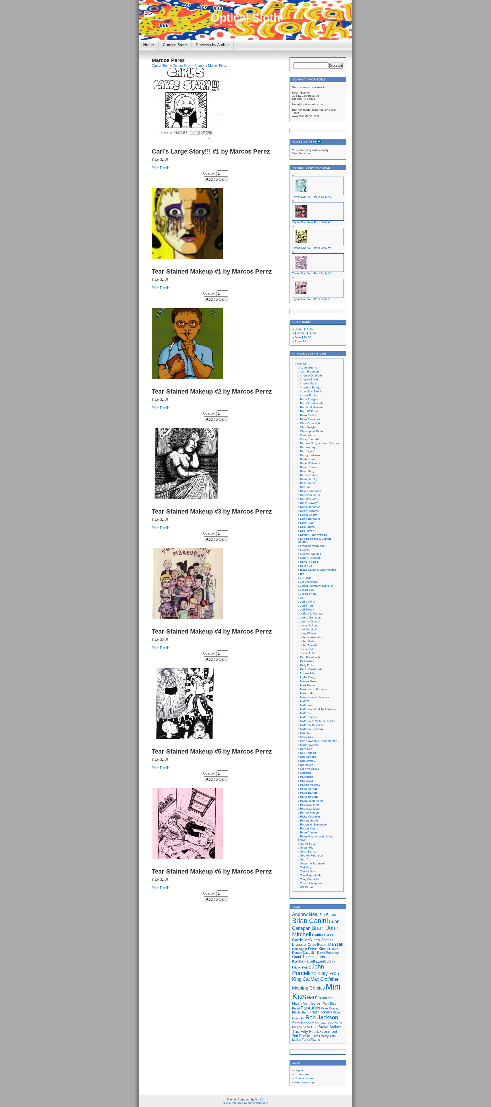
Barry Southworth (311, 403)
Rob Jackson (321, 1017)
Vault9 (259, 1099)
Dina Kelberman (310, 491)
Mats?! (304, 701)
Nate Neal (306, 748)
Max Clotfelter (324, 979)
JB (301, 597)
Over (303, 337)
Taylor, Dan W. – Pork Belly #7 (311, 247)
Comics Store (175, 44)
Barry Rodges (309, 399)
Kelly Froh (306, 665)
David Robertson (328, 952)
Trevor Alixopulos (311, 883)
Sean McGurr (308, 1027)
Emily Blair (306, 522)
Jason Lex (307, 589)
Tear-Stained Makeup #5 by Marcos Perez (212, 751)
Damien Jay (307, 447)
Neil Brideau (308, 752)
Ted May (305, 867)
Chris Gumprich (310, 423)
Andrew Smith (309, 379)
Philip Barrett (308, 792)
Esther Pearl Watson (313, 534)
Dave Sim (309, 952)
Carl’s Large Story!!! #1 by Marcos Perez (211, 151)
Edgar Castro (308, 514)
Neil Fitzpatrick (320, 998)
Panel (296, 1008)
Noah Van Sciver (307, 1003)
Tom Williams (311, 1039)
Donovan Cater (310, 494)
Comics (199, 66)
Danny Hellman (310, 455)
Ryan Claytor (308, 832)
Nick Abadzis (308, 756)
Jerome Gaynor (310, 621)
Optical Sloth (245, 17)
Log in (299, 1070)
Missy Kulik (307, 736)
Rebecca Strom (310, 804)
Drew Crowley (309, 502)
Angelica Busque (311, 387)
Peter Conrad (309, 788)
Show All (300, 341)
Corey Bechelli (309, 439)
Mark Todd (307, 693)
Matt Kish (306, 713)
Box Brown (327, 914)
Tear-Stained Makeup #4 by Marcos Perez (212, 631)
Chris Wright (308, 427)
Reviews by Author (212, 44)
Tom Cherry (320, 1036)
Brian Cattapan (310, 419)
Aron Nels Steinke (311, 391)
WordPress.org (304, 1082)
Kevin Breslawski (311, 669)
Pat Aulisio (307, 776)
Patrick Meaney (310, 784)
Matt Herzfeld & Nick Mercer (318, 709)
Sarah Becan (308, 843)
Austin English (309, 395)
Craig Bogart (317, 945)
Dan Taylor (307, 451)
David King (307, 471)
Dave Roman (308, 467)
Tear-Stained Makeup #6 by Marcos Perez (212, 871)
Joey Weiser (308, 633)
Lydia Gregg (308, 677)
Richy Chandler (310, 816)
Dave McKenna (310, 463)
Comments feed (305, 1078)
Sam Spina (326, 1023)
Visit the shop (301, 153)
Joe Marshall (308, 629)
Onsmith (305, 772)
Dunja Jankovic (310, 506)
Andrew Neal (305, 914)
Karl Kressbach (310, 657)
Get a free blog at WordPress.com (245, 1102)
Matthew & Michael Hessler (317, 721)
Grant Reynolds (310, 557)
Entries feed (303, 1074)
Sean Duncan (309, 851)
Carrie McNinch (306, 940)
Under (304, 329)
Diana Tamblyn (309, 479)
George (305, 549)
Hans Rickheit (309, 561)
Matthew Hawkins (311, 725)
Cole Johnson (309, 435)
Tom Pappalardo (311, 875)
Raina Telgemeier (311, 800)
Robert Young (309, 828)
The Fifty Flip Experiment (314, 1031)
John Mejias (308, 641)
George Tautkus (310, 553)
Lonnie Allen (308, 673)
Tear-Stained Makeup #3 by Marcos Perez (212, 511)
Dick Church (308, 483)
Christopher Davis (311, 431)
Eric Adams (307, 526)
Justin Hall (306, 649)
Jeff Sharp (307, 605)
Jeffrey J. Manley (311, 613)
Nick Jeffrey (307, 760)
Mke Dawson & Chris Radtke (318, 740)
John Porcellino (310, 645)
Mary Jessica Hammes (314, 697)
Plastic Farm (300, 1012)
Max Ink (305, 732)
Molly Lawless (309, 744)
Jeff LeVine (307, 601)
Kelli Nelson (307, 661)
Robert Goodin (309, 820)
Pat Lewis (306, 780)
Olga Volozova (309, 768)
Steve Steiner (330, 1027)
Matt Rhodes (308, 717)
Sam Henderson (305, 1023)
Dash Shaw (307, 459)
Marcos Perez (217, 66)
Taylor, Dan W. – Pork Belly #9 (311, 196)
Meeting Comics (308, 987)
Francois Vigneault (312, 545)
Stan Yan (306, 859)
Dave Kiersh (319, 949)
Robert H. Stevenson (314, 824)
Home (148, 44)
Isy (302, 573)
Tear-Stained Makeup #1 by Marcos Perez (212, 271)
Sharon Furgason (311, 855)
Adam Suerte (308, 367)
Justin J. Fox (308, 653)
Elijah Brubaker (310, 518)
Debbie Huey (308, 475)
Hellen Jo (306, 565)
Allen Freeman (309, 371)
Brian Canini (308, 415)
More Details (160, 168)
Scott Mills (306, 847)
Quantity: (209, 173)
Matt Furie (306, 705)
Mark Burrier (308, 685)
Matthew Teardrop (312, 729)
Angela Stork (308, 383)
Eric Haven (307, 530)
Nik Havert (306, 764)
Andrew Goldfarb (311, 375)
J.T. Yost (305, 577)
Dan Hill (335, 944)
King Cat (301, 979)
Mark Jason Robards (313, 689)
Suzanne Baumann (313, 863)
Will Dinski (306, 887)
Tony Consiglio (309, 879)
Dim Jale (305, 487)
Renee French (309, 812)
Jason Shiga (308, 593)
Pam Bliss (329, 1003)
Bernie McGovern (311, 407)
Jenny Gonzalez (310, 617)
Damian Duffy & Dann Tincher (319, 443)
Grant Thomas (304, 957)
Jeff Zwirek (307, 609)
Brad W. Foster (309, 411)
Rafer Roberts (309, 796)
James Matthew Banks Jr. (316, 585)
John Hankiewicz (311, 637)
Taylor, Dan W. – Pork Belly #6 (311, 273)
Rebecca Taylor (310, 808)
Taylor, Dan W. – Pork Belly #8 (311, 222)
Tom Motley (307, 871)
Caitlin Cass (322, 935)
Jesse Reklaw (309, 625)
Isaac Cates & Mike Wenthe (318, 569)
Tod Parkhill (301, 1036)
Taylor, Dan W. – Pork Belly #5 (311, 299)
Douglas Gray (309, 498)
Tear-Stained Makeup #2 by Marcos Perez (212, 391)
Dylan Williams (309, 510)
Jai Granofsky (309, 581)
